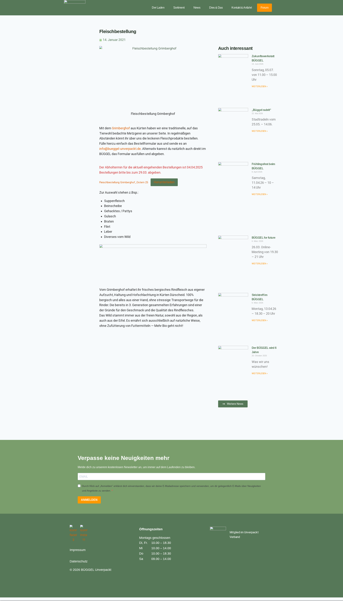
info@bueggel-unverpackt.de (120, 149)
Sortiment (179, 7)
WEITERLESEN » (260, 86)
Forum (264, 7)
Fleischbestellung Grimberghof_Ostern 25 (123, 182)
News (196, 7)
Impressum (78, 550)
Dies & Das (216, 7)
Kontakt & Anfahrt (242, 7)
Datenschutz (79, 561)
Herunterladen (164, 182)
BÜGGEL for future (263, 237)
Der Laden (158, 7)
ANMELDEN (89, 499)
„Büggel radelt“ (261, 109)
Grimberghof (121, 128)
